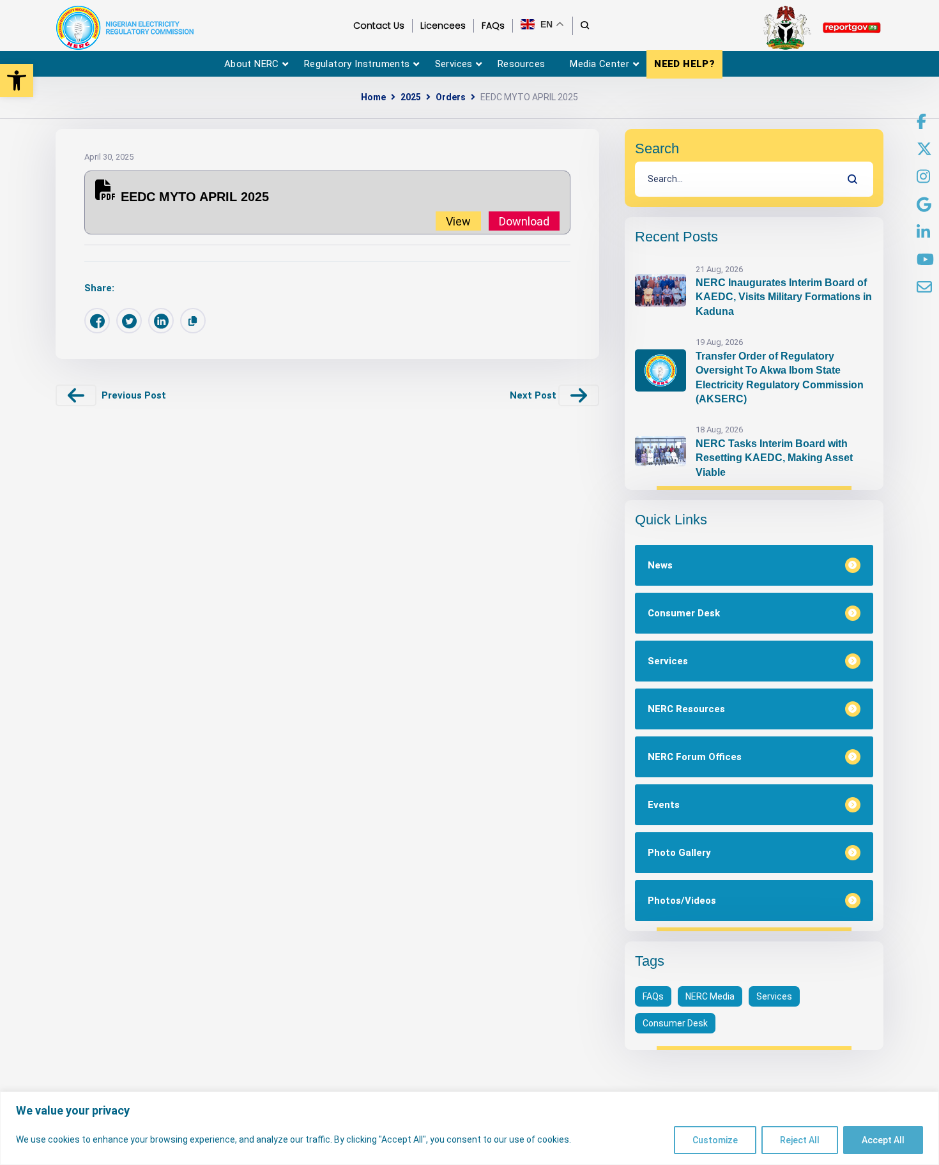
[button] (16, 80)
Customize (715, 1140)
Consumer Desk (675, 1023)
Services (774, 996)
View (458, 220)
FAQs (653, 996)
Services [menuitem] (454, 64)
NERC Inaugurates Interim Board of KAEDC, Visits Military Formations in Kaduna (784, 297)
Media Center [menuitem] (599, 64)
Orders (451, 97)
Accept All (883, 1140)
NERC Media (710, 996)
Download (524, 220)
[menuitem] (921, 122)
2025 (411, 97)
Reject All (800, 1140)
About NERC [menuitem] (251, 64)
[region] (469, 1128)
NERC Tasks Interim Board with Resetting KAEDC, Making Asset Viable (774, 458)
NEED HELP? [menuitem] (684, 64)
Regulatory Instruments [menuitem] (357, 64)
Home (373, 97)
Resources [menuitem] (522, 64)
